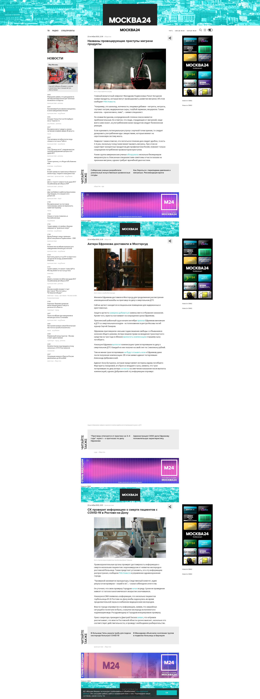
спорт (59, 198)
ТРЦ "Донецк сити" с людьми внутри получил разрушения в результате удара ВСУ (60, 151)
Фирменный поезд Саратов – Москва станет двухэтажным (60, 337)
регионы (60, 103)
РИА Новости (109, 101)
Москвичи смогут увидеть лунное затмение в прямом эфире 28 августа (60, 130)
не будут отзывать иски (135, 352)
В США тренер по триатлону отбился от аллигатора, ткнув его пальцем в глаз (61, 173)
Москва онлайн (72, 295)
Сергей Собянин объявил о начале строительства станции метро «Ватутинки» (61, 88)
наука (49, 134)
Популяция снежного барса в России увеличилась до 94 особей (60, 357)
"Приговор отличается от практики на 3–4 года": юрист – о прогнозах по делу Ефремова (110, 438)
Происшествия (109, 505)
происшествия (52, 103)
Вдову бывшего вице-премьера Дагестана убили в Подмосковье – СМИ (61, 237)
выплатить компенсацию (134, 336)
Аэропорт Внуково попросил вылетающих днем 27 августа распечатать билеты (58, 305)
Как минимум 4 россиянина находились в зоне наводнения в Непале (61, 110)
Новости (55, 58)
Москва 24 (130, 30)
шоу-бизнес (51, 123)
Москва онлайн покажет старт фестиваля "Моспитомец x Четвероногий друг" (58, 291)
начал (134, 588)
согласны (125, 368)
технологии (50, 351)
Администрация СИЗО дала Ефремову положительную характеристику (151, 437)
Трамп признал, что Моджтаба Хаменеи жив (61, 162)
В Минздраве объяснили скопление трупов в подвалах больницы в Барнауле (153, 634)
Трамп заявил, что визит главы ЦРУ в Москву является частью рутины (61, 270)
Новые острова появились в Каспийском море (57, 217)
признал (141, 320)
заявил (140, 617)
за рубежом (61, 113)
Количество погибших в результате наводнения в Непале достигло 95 (60, 247)
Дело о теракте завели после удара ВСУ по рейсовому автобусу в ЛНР (61, 183)
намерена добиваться (119, 312)
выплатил (116, 344)
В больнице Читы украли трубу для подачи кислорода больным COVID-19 (111, 634)
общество (58, 361)
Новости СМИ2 (86, 220)
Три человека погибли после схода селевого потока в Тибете (59, 140)
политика (50, 166)
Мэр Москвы (53, 65)
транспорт (50, 310)
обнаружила (132, 154)
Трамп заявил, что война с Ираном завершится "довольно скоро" (59, 227)
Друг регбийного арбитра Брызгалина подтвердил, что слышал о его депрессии (61, 194)
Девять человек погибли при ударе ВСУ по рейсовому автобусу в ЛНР (61, 280)
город (49, 210)
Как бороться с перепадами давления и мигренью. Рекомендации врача (152, 171)
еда (103, 186)
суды (95, 452)
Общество (108, 37)
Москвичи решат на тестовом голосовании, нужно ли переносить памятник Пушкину (60, 206)
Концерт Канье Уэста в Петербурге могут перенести (60, 120)
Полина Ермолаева (53, 298)
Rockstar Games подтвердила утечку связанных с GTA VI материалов (60, 347)
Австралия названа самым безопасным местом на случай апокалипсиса (61, 327)
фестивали (63, 295)
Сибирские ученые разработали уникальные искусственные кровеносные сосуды (110, 172)
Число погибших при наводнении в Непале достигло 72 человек (60, 316)
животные (50, 176)
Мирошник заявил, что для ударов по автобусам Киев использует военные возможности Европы (60, 99)
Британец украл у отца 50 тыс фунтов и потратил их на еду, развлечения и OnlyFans (61, 259)
